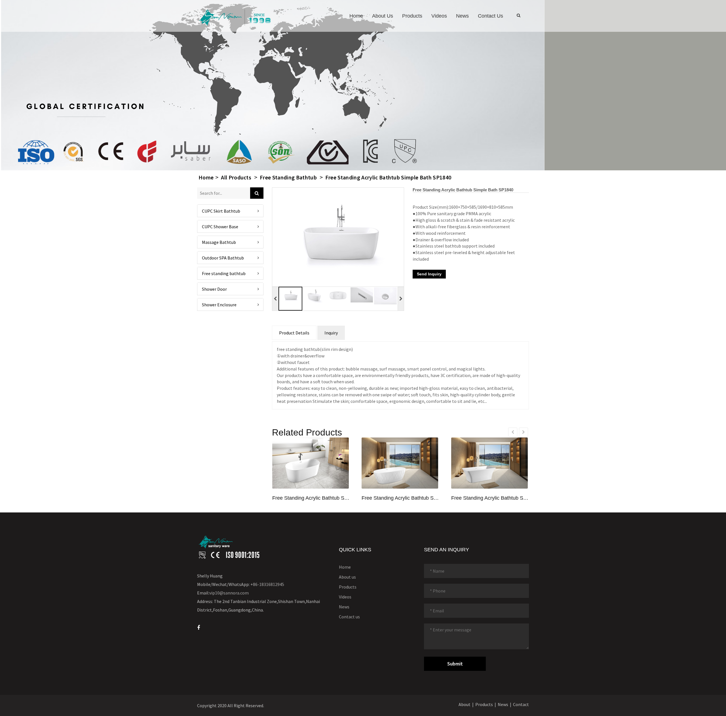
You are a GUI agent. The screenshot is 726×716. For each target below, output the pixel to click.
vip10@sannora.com (229, 593)
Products (412, 16)
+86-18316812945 (267, 584)
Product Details (294, 333)
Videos (439, 16)
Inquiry (331, 333)
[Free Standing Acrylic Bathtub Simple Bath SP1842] (489, 463)
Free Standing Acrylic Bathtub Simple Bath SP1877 (401, 498)
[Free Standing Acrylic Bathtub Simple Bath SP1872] (310, 463)
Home (356, 16)
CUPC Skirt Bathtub (221, 210)
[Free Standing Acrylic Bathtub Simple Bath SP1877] (400, 463)
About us (382, 16)
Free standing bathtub (288, 177)
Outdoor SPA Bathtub (223, 257)
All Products (236, 177)
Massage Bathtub (219, 242)
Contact (521, 704)
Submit (455, 663)
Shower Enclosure (219, 304)
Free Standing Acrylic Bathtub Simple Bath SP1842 (490, 498)
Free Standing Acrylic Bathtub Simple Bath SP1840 (388, 177)
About (464, 704)
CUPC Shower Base (220, 226)
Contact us (490, 16)
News (462, 16)
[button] (230, 289)
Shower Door (214, 289)
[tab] (230, 210)
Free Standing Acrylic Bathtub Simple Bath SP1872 (311, 498)
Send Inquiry (429, 274)
